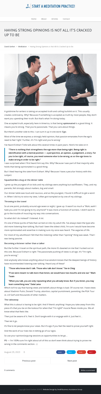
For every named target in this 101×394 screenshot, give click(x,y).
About (44, 19)
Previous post (28, 360)
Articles (54, 19)
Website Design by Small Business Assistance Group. (63, 389)
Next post (72, 360)
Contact (66, 19)
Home (33, 19)
